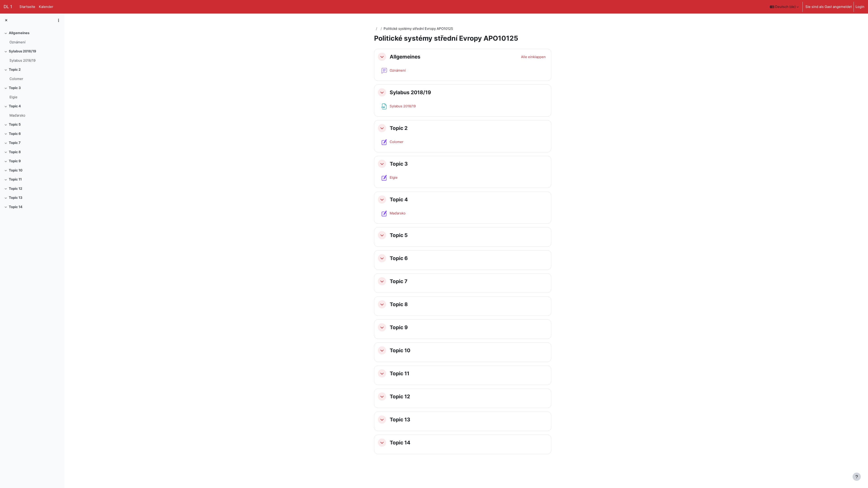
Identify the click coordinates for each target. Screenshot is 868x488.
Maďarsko (17, 115)
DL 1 (8, 6)
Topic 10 (15, 170)
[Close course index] (6, 20)
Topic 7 (15, 143)
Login (860, 7)
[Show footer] (857, 477)
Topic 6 (15, 133)
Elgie (13, 97)
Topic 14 (15, 207)
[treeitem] (32, 37)
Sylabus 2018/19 (22, 51)
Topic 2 (15, 69)
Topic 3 (15, 88)
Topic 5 (15, 124)
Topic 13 (15, 197)
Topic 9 (15, 161)
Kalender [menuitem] (46, 7)
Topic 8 (15, 152)
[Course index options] (58, 20)
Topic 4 (15, 106)
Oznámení (17, 42)
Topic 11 (15, 179)
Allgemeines (19, 33)
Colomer (16, 79)
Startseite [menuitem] (27, 7)
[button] (784, 7)
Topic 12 (15, 188)
